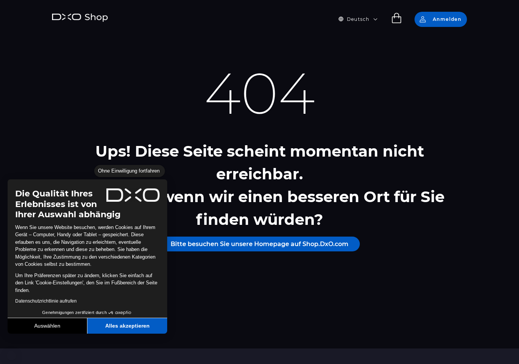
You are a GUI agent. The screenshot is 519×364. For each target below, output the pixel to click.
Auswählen (47, 326)
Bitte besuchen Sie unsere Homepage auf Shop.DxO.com (259, 244)
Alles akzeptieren (127, 326)
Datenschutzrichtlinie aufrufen (46, 301)
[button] (11, 355)
